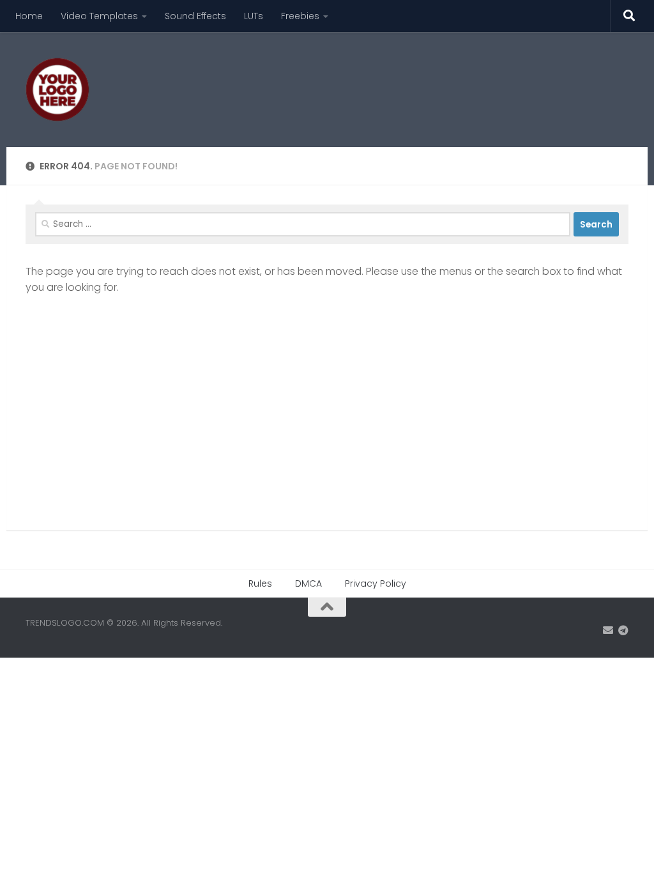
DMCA (308, 583)
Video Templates (99, 16)
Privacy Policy (375, 583)
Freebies (300, 16)
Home (29, 16)
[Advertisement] (396, 80)
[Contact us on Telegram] (623, 630)
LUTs (253, 16)
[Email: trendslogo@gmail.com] (608, 630)
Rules (260, 583)
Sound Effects (195, 16)
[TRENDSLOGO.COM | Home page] (57, 89)
